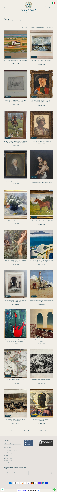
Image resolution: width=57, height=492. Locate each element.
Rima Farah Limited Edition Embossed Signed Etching (41, 340)
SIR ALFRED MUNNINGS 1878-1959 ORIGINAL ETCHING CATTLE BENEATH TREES (15, 101)
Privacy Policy (8, 458)
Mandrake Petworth (26, 485)
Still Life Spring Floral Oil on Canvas (15, 220)
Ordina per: (24, 27)
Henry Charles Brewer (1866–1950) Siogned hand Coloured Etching (15, 301)
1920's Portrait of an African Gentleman (41, 141)
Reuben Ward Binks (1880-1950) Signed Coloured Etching (15, 420)
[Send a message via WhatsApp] (54, 489)
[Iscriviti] (26, 473)
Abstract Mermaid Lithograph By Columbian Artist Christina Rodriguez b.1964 (15, 340)
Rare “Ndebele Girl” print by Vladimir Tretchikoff (41, 420)
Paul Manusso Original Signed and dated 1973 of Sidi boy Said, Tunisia (41, 261)
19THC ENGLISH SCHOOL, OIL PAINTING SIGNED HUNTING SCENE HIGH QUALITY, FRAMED (15, 142)
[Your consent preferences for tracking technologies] (2, 489)
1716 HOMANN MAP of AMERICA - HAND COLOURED (15, 380)
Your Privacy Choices (32, 490)
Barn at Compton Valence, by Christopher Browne (41, 380)
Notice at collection (22, 490)
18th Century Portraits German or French (15, 181)
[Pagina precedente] (11, 430)
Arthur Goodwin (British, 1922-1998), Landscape (15, 60)
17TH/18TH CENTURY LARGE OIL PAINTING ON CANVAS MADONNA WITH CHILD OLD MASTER (41, 181)
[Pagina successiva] (45, 430)
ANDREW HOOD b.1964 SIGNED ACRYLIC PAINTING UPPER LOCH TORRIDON (41, 61)
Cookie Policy (8, 460)
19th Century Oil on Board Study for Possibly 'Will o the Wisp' (15, 261)
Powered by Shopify (34, 485)
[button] (4, 7)
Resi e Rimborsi (8, 463)
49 (41, 430)
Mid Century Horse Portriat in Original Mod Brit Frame (41, 221)
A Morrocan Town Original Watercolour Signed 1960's (41, 301)
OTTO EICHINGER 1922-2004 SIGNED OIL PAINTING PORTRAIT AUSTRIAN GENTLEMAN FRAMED (41, 101)
